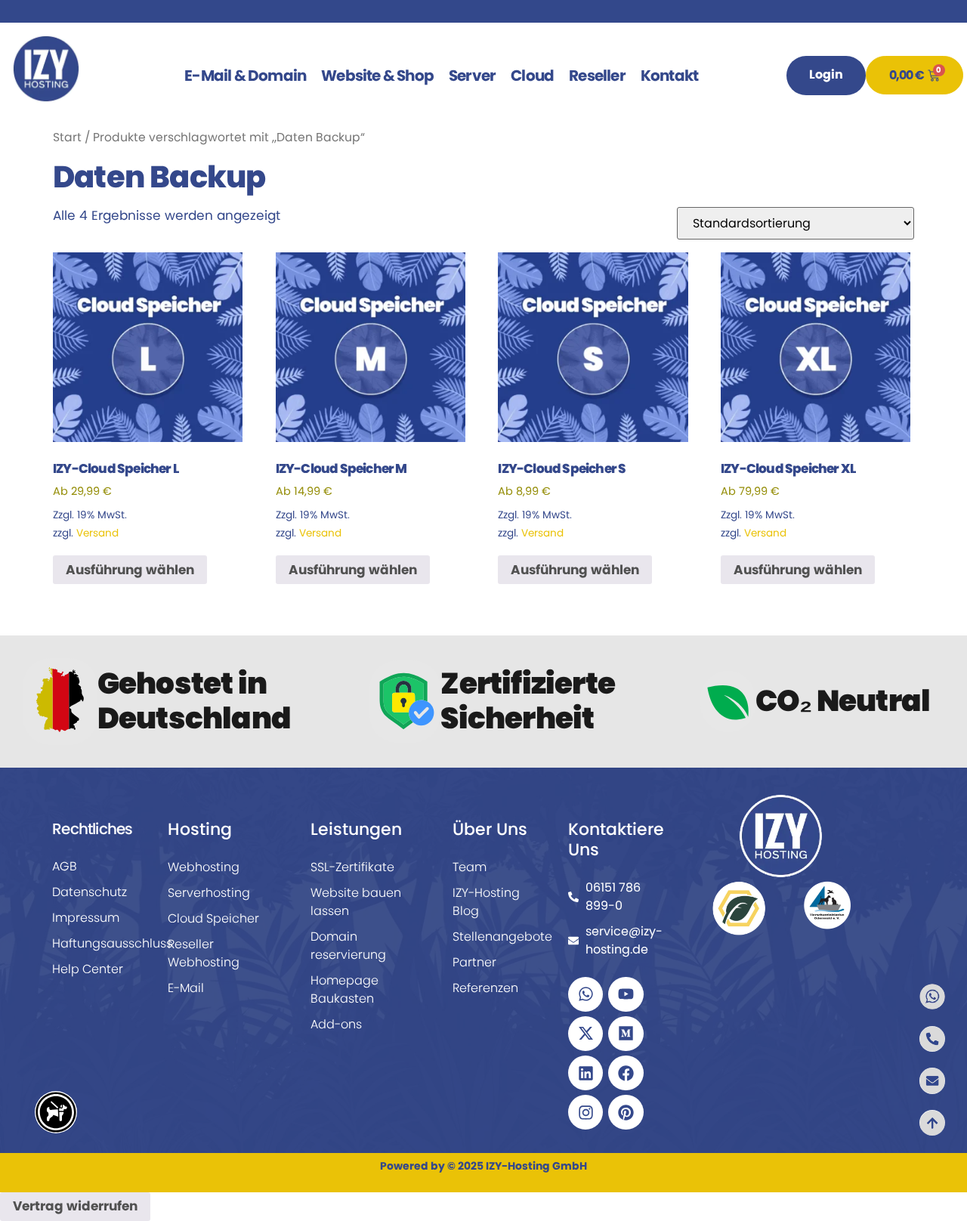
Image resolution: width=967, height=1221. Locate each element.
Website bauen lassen (355, 902)
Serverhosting (209, 892)
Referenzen (485, 988)
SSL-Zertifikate (352, 867)
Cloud (532, 75)
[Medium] (625, 1033)
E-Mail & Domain (245, 75)
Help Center (87, 969)
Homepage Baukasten (344, 989)
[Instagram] (585, 1112)
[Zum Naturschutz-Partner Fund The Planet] (738, 907)
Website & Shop (377, 75)
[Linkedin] (585, 1073)
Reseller (597, 75)
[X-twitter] (585, 1033)
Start (67, 137)
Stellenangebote (497, 936)
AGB (64, 866)
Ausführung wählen (130, 570)
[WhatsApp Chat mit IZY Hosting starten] (912, 996)
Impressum (85, 917)
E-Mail (186, 988)
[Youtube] (625, 994)
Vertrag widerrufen (75, 1206)
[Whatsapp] (585, 994)
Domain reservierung (348, 945)
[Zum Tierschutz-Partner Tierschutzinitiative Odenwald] (827, 904)
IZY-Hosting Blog (486, 902)
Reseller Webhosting (203, 953)
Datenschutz (89, 892)
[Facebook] (625, 1073)
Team (470, 867)
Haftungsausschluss (96, 943)
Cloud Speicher (213, 918)
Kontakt (669, 75)
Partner (474, 962)
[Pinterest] (625, 1112)
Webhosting (203, 867)
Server (472, 75)
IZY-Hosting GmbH (536, 1165)
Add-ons (336, 1024)
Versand (97, 533)
